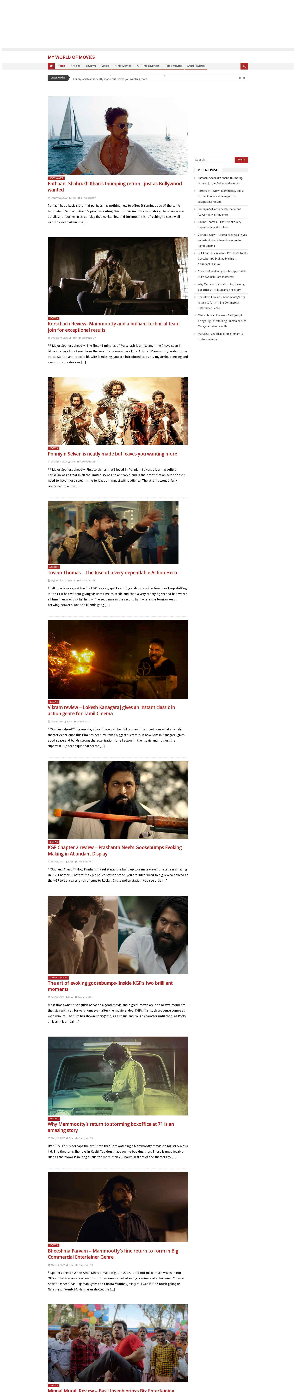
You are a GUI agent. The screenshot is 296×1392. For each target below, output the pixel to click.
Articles (77, 66)
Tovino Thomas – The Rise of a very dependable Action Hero (116, 78)
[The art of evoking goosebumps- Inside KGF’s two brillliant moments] (118, 935)
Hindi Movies (129, 66)
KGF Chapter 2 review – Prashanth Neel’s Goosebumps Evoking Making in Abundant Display (223, 259)
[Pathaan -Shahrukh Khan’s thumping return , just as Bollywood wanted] (118, 135)
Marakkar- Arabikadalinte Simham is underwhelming (220, 336)
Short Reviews (210, 66)
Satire (110, 66)
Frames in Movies (58, 977)
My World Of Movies (71, 57)
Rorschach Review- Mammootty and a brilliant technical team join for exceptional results (221, 196)
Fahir (73, 198)
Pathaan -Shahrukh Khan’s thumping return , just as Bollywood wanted (220, 180)
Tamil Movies (185, 66)
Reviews (94, 66)
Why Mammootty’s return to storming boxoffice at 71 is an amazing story (221, 287)
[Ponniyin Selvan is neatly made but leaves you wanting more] (118, 411)
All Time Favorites (157, 66)
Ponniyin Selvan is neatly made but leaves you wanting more (112, 454)
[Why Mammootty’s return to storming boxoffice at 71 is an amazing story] (118, 1076)
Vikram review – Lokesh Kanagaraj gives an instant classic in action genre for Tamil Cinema (222, 240)
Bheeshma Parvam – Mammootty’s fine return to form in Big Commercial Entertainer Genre (221, 303)
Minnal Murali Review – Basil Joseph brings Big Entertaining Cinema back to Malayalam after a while (222, 321)
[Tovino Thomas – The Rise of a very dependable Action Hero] (118, 532)
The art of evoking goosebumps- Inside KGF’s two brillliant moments (222, 274)
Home (62, 66)
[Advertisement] (148, 24)
